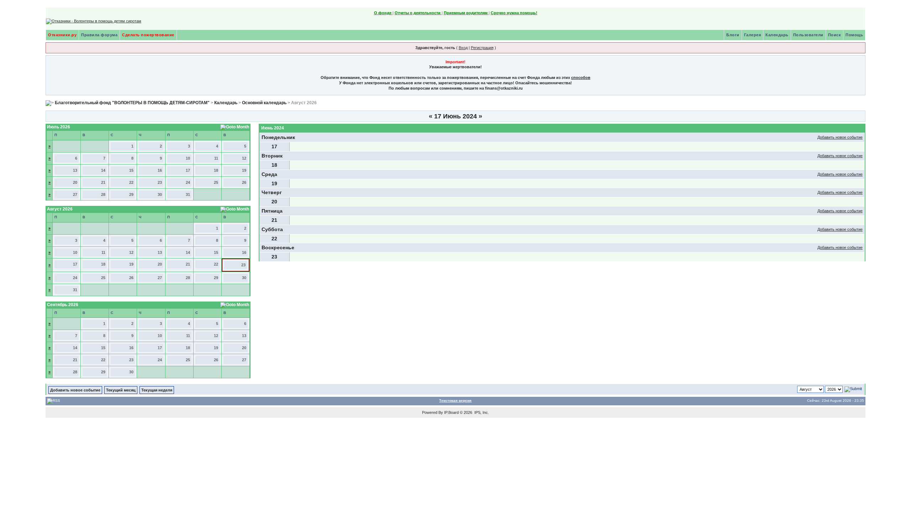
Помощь (854, 35)
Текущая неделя (156, 390)
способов (580, 77)
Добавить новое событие (840, 137)
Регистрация (482, 48)
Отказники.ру (62, 35)
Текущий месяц (121, 390)
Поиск (834, 35)
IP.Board (451, 412)
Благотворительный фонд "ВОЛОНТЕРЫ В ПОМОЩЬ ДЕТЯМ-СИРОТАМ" (132, 102)
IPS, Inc (481, 412)
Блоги (732, 35)
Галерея (752, 35)
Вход (463, 48)
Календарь (777, 35)
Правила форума (99, 35)
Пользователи (808, 35)
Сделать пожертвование (148, 35)
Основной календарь (264, 102)
